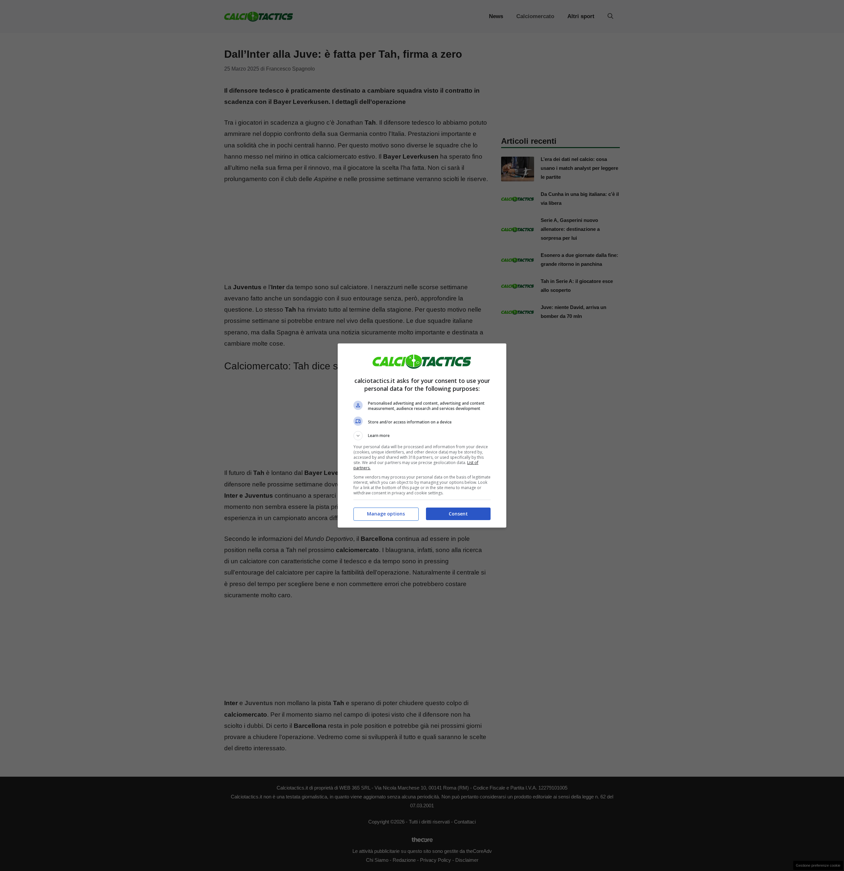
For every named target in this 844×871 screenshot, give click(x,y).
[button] (422, 435)
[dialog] (422, 435)
